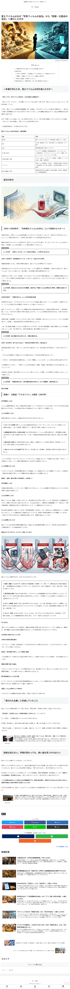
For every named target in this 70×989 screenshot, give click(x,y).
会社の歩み (18, 71)
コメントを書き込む (35, 964)
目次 (32, 65)
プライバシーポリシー (35, 983)
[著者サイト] (18, 836)
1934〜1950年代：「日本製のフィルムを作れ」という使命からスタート (36, 73)
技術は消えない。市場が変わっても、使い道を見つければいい (32, 81)
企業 (4, 814)
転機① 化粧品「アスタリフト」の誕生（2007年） (31, 76)
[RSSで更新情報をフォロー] (35, 841)
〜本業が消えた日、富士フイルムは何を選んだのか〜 (29, 69)
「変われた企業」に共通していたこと (25, 78)
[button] (57, 827)
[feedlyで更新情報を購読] (52, 836)
